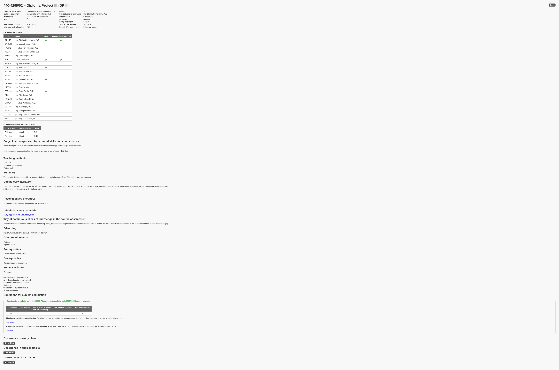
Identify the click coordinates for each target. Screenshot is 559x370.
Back (552, 5)
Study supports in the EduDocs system (18, 215)
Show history (11, 322)
